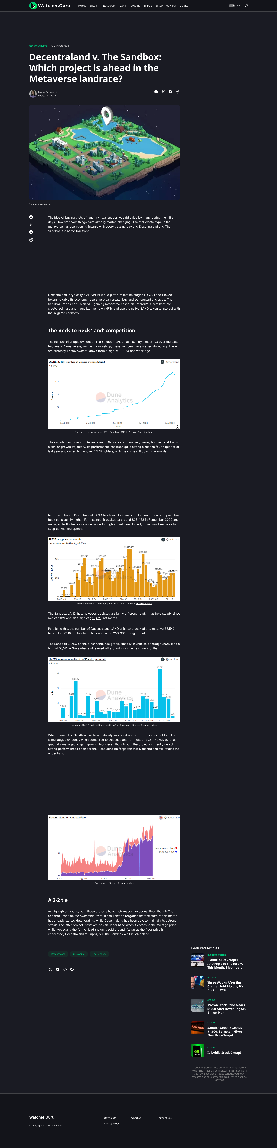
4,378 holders (103, 451)
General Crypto (38, 45)
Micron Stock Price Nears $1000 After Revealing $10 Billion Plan (226, 1008)
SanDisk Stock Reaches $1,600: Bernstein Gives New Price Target (224, 1031)
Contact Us (110, 1117)
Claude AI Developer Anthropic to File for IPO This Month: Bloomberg (225, 963)
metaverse (112, 304)
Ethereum (141, 304)
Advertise (136, 1117)
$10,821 (95, 618)
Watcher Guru (41, 1117)
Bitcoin (211, 977)
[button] (234, 5)
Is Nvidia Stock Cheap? (224, 1053)
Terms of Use (165, 1117)
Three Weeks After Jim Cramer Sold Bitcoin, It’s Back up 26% (225, 986)
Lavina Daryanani (47, 92)
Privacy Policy (111, 1123)
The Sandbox (99, 954)
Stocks (222, 954)
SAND (144, 308)
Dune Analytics (145, 432)
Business (212, 954)
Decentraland (58, 954)
